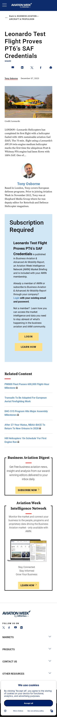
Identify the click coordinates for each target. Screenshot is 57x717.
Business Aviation (27, 16)
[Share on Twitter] (32, 68)
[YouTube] (15, 628)
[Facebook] (9, 628)
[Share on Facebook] (41, 68)
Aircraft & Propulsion (21, 19)
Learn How (28, 346)
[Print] (51, 68)
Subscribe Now (27, 490)
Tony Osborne (11, 78)
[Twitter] (3, 628)
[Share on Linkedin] (22, 68)
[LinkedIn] (21, 628)
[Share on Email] (13, 68)
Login (28, 336)
